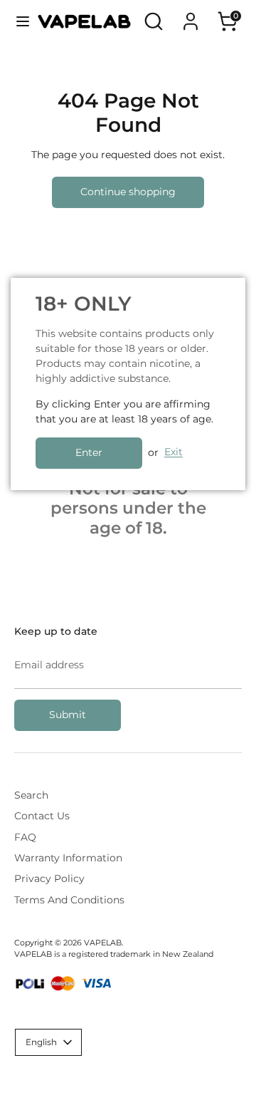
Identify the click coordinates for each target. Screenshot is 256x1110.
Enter (88, 452)
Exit (173, 452)
